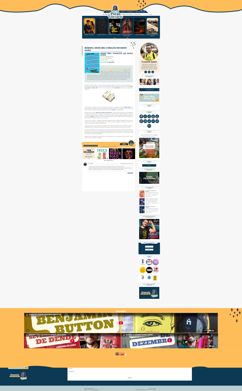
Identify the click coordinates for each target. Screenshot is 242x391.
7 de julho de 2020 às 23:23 (127, 163)
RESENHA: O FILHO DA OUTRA (114, 34)
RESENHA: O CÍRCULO (102, 34)
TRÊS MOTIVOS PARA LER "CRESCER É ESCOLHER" (149, 146)
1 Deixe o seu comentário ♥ (90, 143)
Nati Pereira (90, 163)
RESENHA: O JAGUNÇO (139, 34)
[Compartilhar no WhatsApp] (107, 146)
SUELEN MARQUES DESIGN (151, 389)
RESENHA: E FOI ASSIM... (89, 34)
